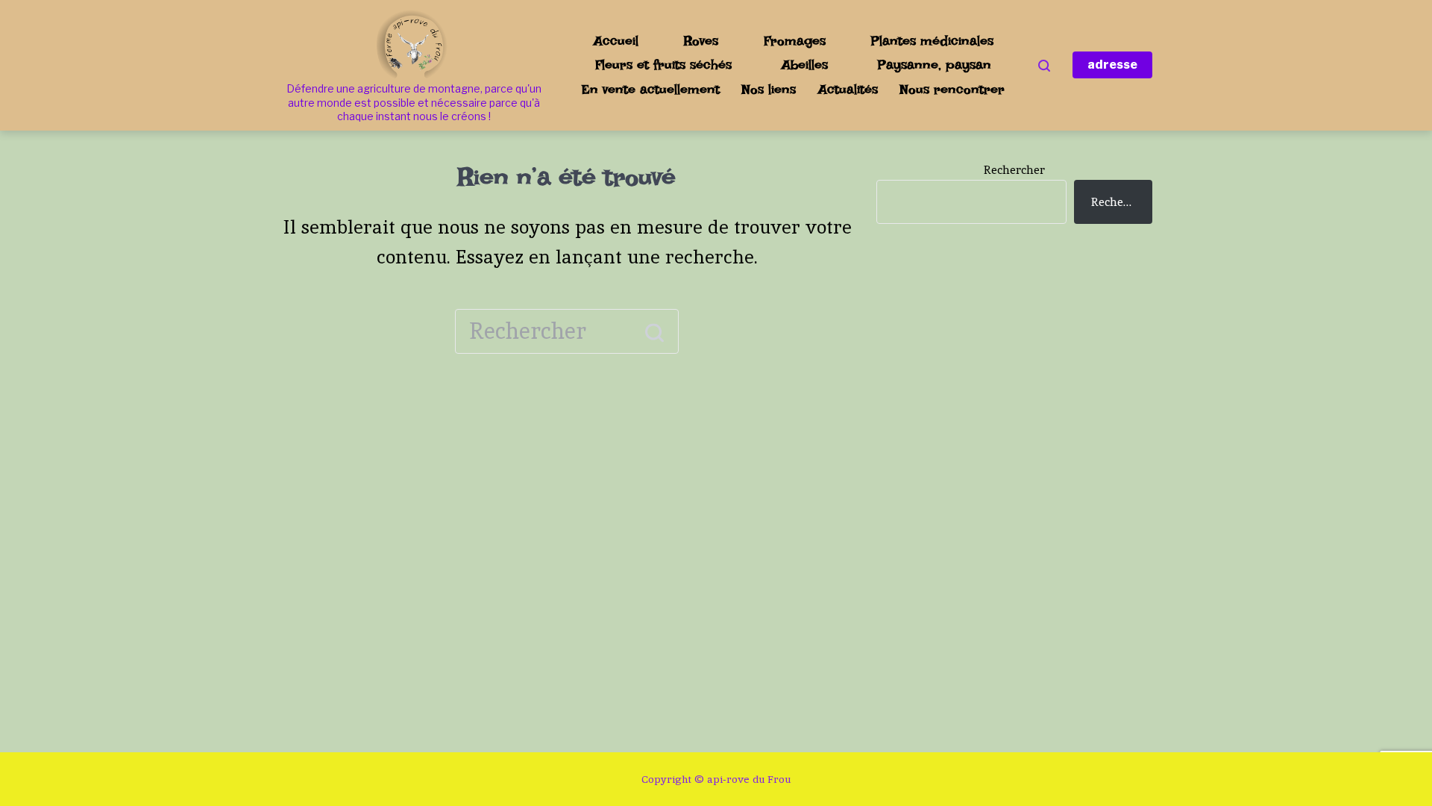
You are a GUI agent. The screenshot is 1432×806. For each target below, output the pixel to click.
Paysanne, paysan (934, 64)
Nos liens (768, 89)
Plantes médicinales (932, 41)
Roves (701, 41)
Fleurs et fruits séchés (663, 64)
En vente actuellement (651, 89)
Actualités (848, 89)
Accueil (616, 41)
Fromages (795, 41)
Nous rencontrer (952, 89)
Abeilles (805, 64)
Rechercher (1014, 170)
